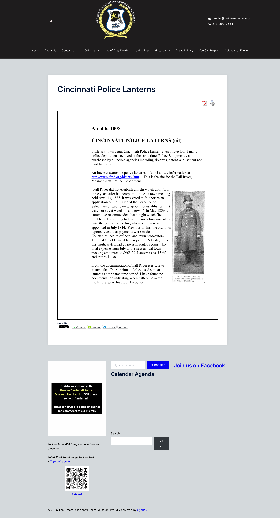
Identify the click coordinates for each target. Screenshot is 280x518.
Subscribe (158, 365)
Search (115, 433)
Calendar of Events (236, 50)
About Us (50, 50)
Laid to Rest (141, 50)
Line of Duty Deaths (116, 50)
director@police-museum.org (231, 18)
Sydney (142, 510)
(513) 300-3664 (222, 23)
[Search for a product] (51, 21)
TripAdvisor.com (60, 461)
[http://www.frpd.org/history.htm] (115, 176)
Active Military (184, 50)
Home (35, 50)
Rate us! (77, 494)
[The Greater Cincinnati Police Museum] (115, 21)
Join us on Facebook (199, 365)
